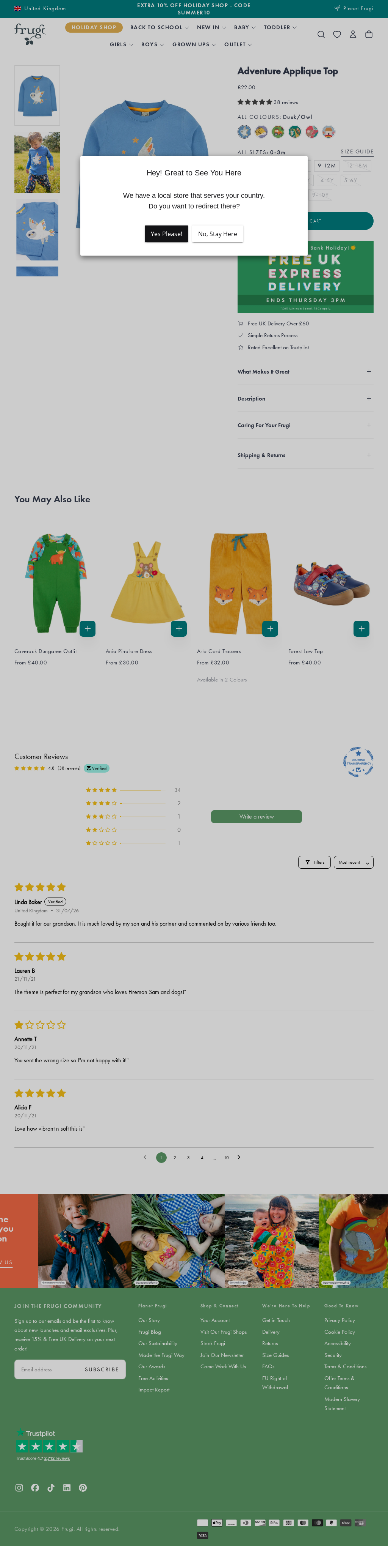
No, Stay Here (217, 234)
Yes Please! (166, 234)
